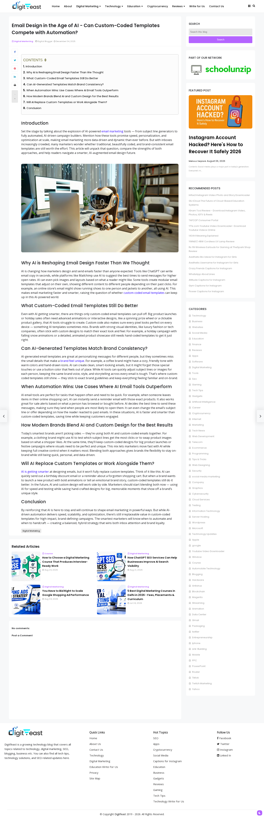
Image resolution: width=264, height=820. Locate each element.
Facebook (225, 738)
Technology (113, 6)
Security (197, 470)
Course (49, 553)
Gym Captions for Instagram (205, 285)
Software (197, 361)
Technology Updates (204, 534)
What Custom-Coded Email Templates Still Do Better (62, 78)
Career (196, 407)
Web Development (203, 436)
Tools (195, 373)
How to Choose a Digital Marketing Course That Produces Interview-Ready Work (65, 562)
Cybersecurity (200, 493)
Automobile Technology (206, 568)
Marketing (198, 425)
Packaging (198, 626)
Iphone (196, 643)
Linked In (225, 755)
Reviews (177, 6)
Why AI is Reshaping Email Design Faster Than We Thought (65, 72)
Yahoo (196, 689)
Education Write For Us (103, 767)
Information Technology (206, 511)
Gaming (197, 384)
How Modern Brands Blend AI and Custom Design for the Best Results (73, 96)
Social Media (199, 333)
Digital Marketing (87, 6)
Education (133, 6)
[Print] (15, 85)
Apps (195, 356)
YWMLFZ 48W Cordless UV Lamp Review (212, 241)
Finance (196, 344)
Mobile (196, 654)
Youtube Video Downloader (208, 551)
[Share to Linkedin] (15, 77)
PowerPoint (198, 666)
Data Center (199, 614)
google (196, 545)
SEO (155, 738)
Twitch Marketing (202, 683)
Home (56, 6)
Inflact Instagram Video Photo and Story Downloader (219, 195)
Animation (198, 608)
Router (196, 672)
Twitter (224, 744)
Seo (194, 379)
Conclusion (34, 108)
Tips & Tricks (199, 459)
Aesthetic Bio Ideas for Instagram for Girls (213, 257)
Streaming (198, 603)
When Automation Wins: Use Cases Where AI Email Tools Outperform (72, 90)
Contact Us (216, 6)
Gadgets (197, 396)
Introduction (34, 66)
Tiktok (195, 677)
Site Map (94, 778)
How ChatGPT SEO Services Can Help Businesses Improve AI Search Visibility (152, 562)
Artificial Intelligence (204, 402)
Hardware (198, 580)
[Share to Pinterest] (15, 68)
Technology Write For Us (168, 801)
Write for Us (197, 6)
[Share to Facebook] (15, 52)
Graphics (197, 488)
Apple (195, 539)
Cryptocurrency (157, 6)
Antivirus (197, 585)
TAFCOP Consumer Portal (203, 220)
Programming (200, 453)
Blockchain (198, 591)
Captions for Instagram (167, 761)
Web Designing (201, 465)
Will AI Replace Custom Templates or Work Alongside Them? (66, 102)
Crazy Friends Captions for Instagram (210, 268)
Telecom (197, 442)
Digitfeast (120, 814)
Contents (33, 60)
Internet (196, 419)
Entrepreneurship (202, 637)
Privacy (93, 772)
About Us (95, 744)
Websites (197, 327)
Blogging (197, 574)
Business (197, 321)
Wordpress (198, 522)
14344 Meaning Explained (203, 235)
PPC (194, 660)
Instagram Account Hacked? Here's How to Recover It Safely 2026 (216, 144)
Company (198, 482)
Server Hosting (200, 516)
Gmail (195, 620)
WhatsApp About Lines (202, 274)
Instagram (226, 749)
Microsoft (197, 528)
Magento (197, 597)
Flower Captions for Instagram (206, 291)
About (68, 6)
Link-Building (199, 649)
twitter (195, 631)
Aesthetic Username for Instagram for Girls (213, 262)
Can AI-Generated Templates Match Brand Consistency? (65, 84)
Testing (196, 505)
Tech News (198, 430)
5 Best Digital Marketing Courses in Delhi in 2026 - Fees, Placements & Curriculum (151, 595)
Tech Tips (197, 390)
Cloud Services (201, 499)
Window (197, 557)
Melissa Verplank (197, 161)
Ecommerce (199, 448)
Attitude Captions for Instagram (207, 280)
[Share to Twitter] (15, 60)
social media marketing (206, 476)
